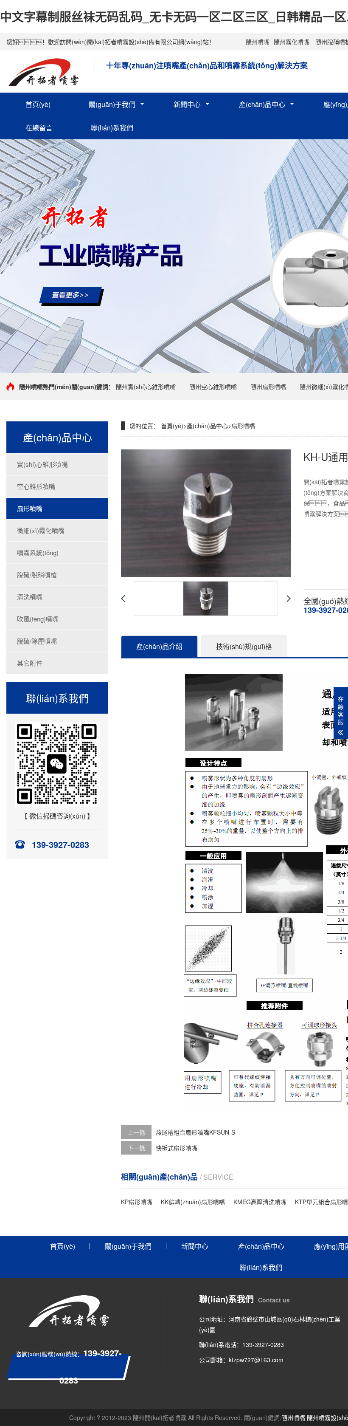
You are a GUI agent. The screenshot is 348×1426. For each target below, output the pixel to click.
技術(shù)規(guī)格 (244, 646)
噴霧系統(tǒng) (38, 552)
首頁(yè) (38, 104)
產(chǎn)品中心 (262, 104)
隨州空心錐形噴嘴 (213, 386)
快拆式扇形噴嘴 (176, 1148)
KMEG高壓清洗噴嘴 (259, 1201)
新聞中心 (187, 104)
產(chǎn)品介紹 (159, 646)
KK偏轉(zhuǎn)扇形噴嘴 (193, 1201)
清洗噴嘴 (29, 596)
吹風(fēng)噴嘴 (38, 618)
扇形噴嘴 (29, 508)
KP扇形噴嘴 (136, 1201)
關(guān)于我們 (112, 104)
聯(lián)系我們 (112, 128)
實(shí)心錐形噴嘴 (42, 464)
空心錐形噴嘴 (36, 486)
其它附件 (29, 662)
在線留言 (39, 128)
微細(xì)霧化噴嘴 (41, 530)
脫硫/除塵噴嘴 (37, 640)
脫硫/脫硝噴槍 (37, 574)
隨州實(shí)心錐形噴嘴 (146, 386)
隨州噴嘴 (257, 41)
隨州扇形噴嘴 (268, 386)
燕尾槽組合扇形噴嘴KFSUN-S (195, 1132)
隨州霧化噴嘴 (291, 41)
